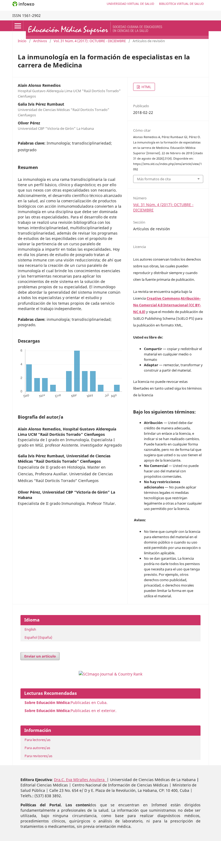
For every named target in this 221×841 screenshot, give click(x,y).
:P (49, 710)
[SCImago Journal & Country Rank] (110, 674)
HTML (146, 86)
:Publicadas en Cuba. (66, 702)
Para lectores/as (37, 739)
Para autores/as (37, 747)
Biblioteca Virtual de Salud (181, 4)
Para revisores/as (38, 755)
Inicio (22, 40)
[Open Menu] (17, 25)
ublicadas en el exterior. (94, 710)
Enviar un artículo (40, 656)
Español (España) (38, 637)
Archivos (40, 40)
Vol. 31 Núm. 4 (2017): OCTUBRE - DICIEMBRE (90, 40)
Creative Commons (163, 298)
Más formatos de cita (154, 179)
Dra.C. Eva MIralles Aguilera (80, 779)
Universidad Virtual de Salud (130, 4)
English (30, 629)
